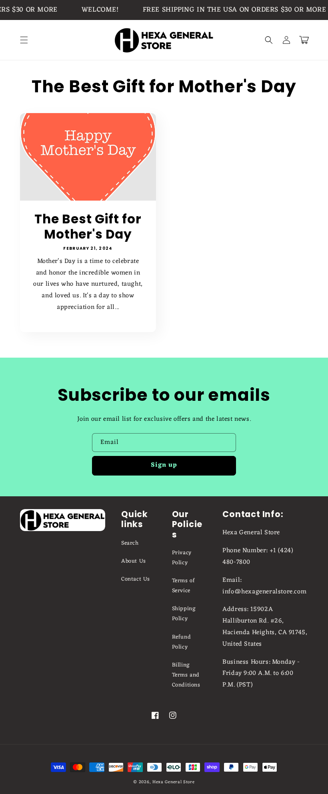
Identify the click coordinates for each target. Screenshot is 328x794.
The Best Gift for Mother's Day (87, 226)
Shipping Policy (184, 614)
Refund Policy (181, 642)
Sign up (164, 465)
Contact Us (135, 579)
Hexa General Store (173, 782)
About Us (133, 561)
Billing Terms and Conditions (186, 675)
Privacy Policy (182, 558)
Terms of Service (183, 586)
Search (130, 543)
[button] (24, 40)
